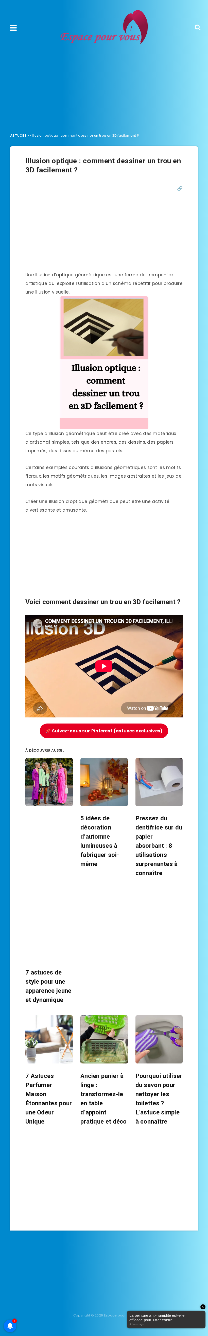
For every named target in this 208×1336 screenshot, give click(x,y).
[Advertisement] (104, 87)
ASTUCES (18, 135)
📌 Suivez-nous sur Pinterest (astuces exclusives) (103, 731)
